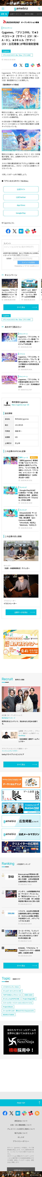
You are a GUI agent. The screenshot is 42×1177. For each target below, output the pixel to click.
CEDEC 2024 (28, 995)
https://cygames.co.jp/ (19, 405)
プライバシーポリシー (21, 1141)
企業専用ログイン (20, 1170)
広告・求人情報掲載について (21, 1125)
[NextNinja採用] (21, 1039)
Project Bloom (8, 1007)
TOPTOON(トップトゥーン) (12, 995)
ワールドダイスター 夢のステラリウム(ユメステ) (18, 1011)
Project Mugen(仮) (29, 999)
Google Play (21, 213)
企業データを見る (21, 612)
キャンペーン (7, 28)
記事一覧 (4, 14)
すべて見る (21, 307)
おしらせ (21, 1137)
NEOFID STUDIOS (8, 1015)
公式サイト (21, 189)
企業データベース (15, 14)
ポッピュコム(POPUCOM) (11, 999)
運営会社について (21, 1121)
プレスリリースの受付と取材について (21, 1129)
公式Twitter (21, 197)
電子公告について (21, 1133)
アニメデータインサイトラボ (12, 991)
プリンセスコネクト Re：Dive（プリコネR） (17, 55)
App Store (21, 205)
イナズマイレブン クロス (11, 987)
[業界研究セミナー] (21, 644)
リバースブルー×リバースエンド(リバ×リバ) (17, 1003)
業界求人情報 (29, 14)
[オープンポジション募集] (21, 22)
